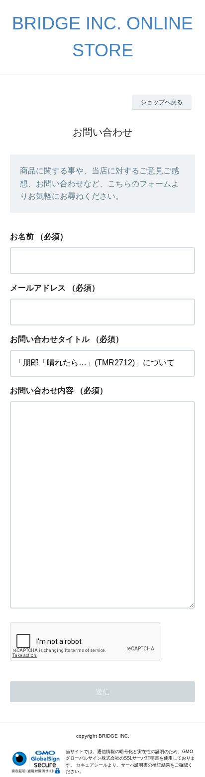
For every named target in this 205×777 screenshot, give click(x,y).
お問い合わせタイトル (50, 339)
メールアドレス (38, 288)
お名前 (22, 236)
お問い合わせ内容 (42, 390)
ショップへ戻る (162, 102)
